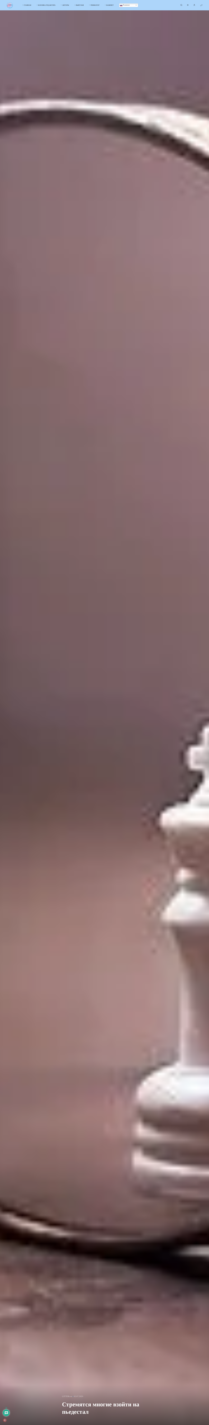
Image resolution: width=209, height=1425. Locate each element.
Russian (126, 5)
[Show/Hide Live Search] (181, 5)
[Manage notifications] (5, 1420)
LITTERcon (67, 1396)
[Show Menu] (201, 5)
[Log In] (194, 5)
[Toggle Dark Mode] (188, 5)
